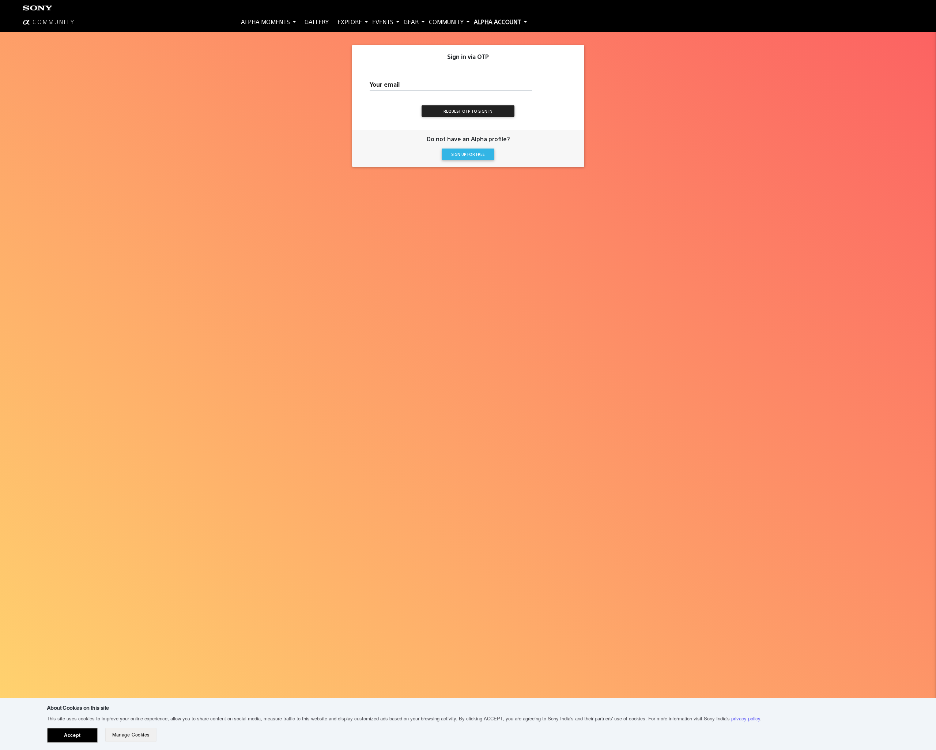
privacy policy (745, 718)
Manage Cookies (130, 734)
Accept (72, 735)
